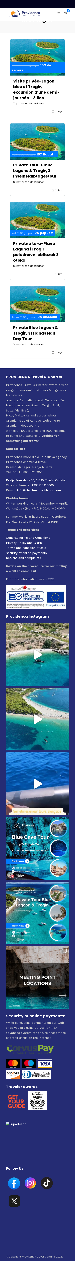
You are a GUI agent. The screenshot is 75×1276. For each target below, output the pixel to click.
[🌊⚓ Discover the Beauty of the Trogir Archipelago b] (37, 913)
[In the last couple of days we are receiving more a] (37, 977)
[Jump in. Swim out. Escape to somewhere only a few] (37, 654)
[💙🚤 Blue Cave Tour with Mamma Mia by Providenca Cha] (37, 848)
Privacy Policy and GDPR (24, 543)
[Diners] (37, 1078)
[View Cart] (66, 13)
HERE (49, 579)
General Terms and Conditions (28, 538)
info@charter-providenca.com (39, 490)
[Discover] (13, 1078)
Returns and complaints (23, 558)
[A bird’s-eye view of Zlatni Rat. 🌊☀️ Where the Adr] (37, 719)
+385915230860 (43, 485)
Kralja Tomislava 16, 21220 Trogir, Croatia (36, 480)
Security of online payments (26, 553)
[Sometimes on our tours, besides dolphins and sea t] (37, 783)
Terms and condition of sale (26, 548)
